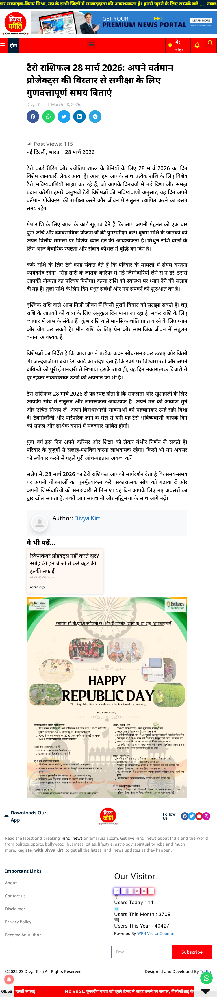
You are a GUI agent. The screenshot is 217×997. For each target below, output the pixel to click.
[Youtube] (199, 816)
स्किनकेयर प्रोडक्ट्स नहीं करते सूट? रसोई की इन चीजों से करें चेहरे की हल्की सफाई (64, 563)
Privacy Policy (18, 921)
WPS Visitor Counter (155, 933)
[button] (91, 44)
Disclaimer (15, 908)
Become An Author (23, 934)
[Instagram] (206, 816)
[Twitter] (192, 816)
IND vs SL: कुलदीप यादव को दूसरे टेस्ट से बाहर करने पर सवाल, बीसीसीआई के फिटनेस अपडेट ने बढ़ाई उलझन (123, 991)
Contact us (15, 895)
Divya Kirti (88, 518)
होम (13, 45)
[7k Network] (124, 32)
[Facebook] (185, 816)
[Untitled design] (107, 796)
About (11, 882)
